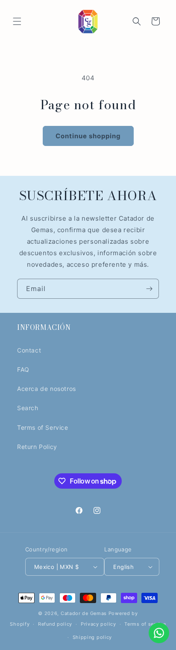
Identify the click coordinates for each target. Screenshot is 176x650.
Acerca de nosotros (46, 388)
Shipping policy (92, 637)
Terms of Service (42, 427)
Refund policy (55, 624)
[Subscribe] (149, 289)
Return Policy (37, 446)
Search (27, 407)
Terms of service (145, 624)
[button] (17, 21)
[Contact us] (159, 633)
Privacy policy (98, 624)
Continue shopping (88, 136)
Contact (29, 350)
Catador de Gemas (84, 613)
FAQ (23, 369)
